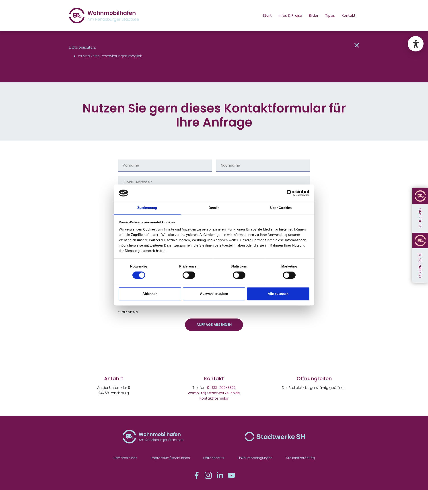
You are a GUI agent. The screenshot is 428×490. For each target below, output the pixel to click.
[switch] (189, 275)
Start (267, 15)
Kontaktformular (214, 398)
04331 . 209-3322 (221, 387)
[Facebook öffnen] (196, 475)
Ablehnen (149, 294)
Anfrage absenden (214, 324)
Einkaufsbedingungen (255, 457)
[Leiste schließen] (356, 45)
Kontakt (349, 15)
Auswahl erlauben (214, 294)
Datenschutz (213, 457)
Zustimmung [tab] (147, 208)
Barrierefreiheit (125, 457)
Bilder (314, 15)
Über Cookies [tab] (281, 208)
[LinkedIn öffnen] (220, 475)
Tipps (330, 15)
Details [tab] (214, 208)
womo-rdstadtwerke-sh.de (214, 393)
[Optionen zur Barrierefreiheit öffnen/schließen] (416, 44)
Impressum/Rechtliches (170, 457)
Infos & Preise (290, 15)
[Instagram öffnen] (208, 475)
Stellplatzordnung (300, 457)
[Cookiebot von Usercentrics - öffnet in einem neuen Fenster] (289, 193)
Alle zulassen (278, 294)
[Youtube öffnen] (231, 475)
